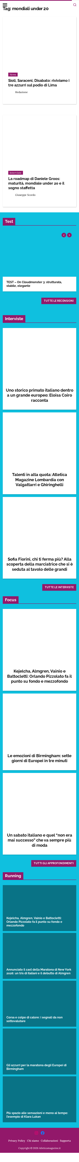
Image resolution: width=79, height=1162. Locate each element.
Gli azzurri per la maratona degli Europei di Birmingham (36, 1067)
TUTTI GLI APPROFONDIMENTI (54, 863)
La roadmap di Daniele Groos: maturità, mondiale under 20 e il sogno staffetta (36, 183)
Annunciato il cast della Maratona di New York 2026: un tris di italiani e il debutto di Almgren (38, 971)
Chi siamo (33, 1140)
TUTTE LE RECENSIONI (59, 300)
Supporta (65, 1140)
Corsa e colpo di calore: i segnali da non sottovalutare (34, 1019)
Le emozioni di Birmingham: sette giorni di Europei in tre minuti (39, 758)
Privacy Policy (16, 1140)
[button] (69, 235)
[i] (36, 1133)
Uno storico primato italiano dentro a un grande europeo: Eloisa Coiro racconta (39, 395)
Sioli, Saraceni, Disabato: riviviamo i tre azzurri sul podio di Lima (38, 82)
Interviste (15, 172)
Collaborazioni (49, 1140)
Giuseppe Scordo (25, 195)
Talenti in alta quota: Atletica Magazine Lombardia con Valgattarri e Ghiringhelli (39, 479)
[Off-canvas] (5, 4)
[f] (42, 1133)
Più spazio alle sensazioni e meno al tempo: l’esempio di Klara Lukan (37, 1114)
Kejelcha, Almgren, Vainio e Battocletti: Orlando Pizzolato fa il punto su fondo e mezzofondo (39, 676)
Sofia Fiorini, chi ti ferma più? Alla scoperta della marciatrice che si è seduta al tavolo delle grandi (39, 564)
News (13, 74)
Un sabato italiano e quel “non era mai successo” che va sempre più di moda (39, 840)
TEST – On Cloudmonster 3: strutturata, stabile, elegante (34, 284)
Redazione (21, 92)
